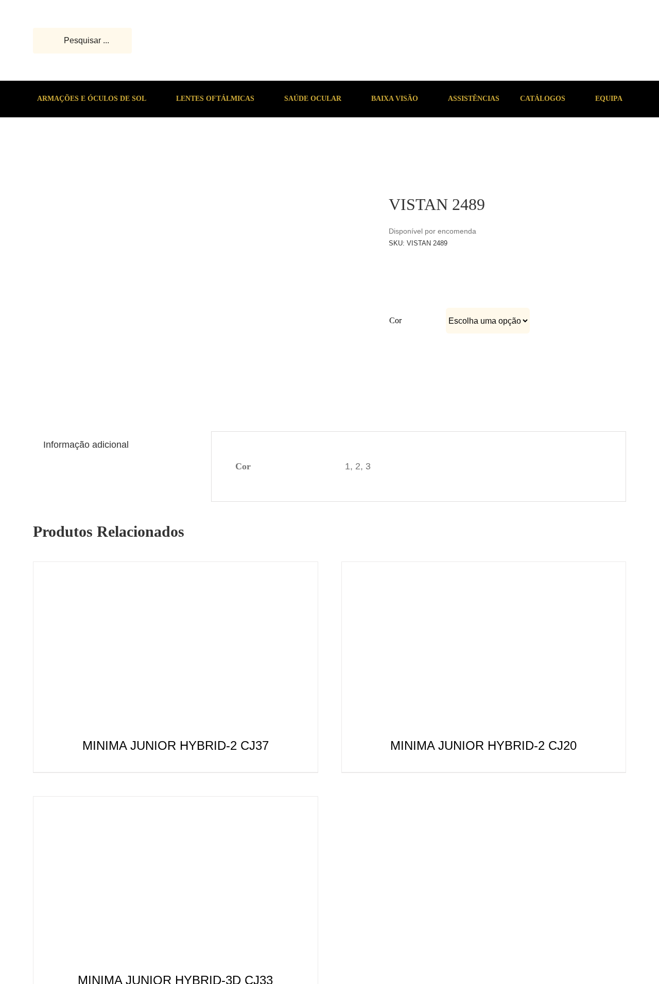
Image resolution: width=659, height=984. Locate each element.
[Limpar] (581, 340)
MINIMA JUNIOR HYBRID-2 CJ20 (483, 745)
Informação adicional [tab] (86, 445)
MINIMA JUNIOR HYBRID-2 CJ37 (175, 745)
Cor (395, 320)
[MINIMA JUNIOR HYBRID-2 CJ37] (175, 570)
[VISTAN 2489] (65, 157)
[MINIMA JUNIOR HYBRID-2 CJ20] (483, 570)
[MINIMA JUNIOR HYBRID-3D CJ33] (175, 805)
